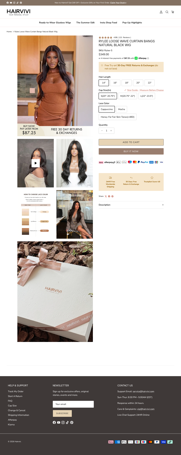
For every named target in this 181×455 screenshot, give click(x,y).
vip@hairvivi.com (145, 409)
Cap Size (12, 405)
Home (9, 31)
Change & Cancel (16, 410)
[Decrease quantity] (101, 131)
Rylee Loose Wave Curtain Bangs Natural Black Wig (35, 31)
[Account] (160, 12)
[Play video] (36, 163)
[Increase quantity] (111, 131)
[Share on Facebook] (109, 196)
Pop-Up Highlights (132, 22)
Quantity (103, 124)
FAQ (10, 400)
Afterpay (12, 419)
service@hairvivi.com (143, 391)
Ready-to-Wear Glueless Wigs (55, 22)
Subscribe (62, 413)
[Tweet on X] (106, 196)
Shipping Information (18, 415)
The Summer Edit (85, 22)
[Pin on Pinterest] (112, 196)
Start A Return (15, 396)
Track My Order (15, 391)
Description (104, 204)
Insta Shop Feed (108, 22)
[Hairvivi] (18, 12)
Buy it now (131, 151)
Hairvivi (18, 441)
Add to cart (131, 142)
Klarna (11, 424)
